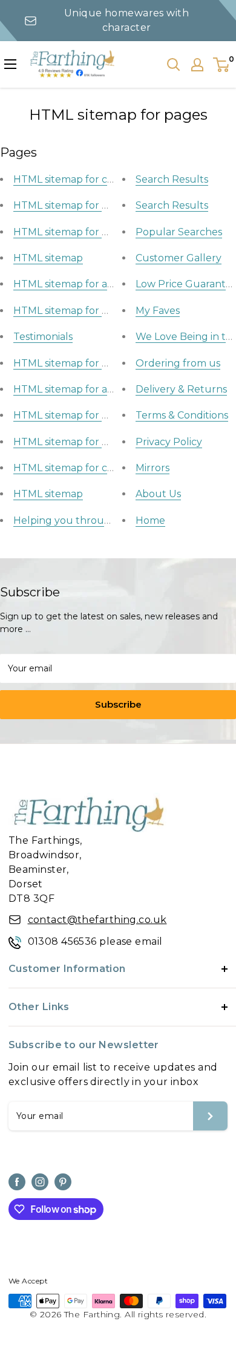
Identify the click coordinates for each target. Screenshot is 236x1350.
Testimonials (43, 336)
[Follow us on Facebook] (16, 1181)
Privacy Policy (169, 442)
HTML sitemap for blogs (70, 310)
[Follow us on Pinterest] (62, 1181)
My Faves (158, 310)
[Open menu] (10, 64)
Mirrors (152, 468)
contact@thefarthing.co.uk (97, 919)
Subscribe (118, 704)
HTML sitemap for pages (72, 205)
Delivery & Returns (181, 389)
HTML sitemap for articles (74, 284)
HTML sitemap (48, 258)
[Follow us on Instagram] (39, 1181)
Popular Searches (179, 232)
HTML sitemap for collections (83, 179)
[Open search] (173, 64)
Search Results (172, 179)
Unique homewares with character (126, 20)
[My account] (197, 64)
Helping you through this (75, 520)
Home (150, 520)
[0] (221, 64)
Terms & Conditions (182, 415)
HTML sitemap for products (79, 232)
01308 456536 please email (95, 941)
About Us (158, 494)
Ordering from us (178, 363)
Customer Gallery (178, 258)
